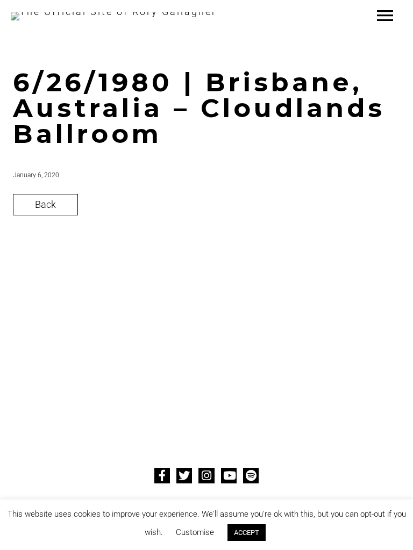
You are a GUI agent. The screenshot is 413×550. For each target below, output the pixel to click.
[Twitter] (184, 475)
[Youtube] (229, 475)
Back (45, 204)
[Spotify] (251, 475)
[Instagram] (206, 475)
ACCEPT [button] (246, 533)
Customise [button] (195, 532)
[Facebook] (162, 475)
